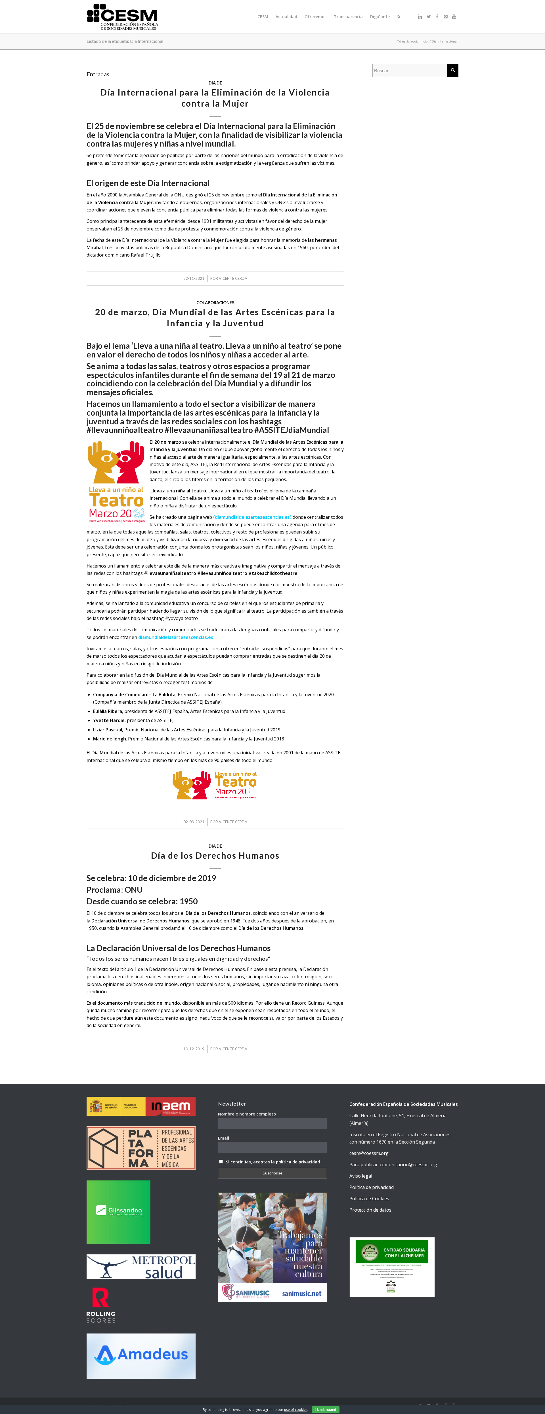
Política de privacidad (371, 1187)
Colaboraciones (215, 302)
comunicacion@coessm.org (408, 1164)
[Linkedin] (420, 16)
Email (223, 1138)
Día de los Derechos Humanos (215, 855)
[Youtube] (454, 16)
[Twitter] (428, 16)
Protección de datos (370, 1210)
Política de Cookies (369, 1198)
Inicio (424, 41)
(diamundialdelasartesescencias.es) (253, 517)
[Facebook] (437, 16)
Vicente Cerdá (233, 278)
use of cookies (295, 1409)
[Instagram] (445, 16)
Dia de (215, 83)
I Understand (325, 1410)
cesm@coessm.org (369, 1153)
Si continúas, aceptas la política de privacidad (273, 1162)
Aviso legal (360, 1176)
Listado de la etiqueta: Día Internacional (125, 41)
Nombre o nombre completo (247, 1114)
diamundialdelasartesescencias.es (175, 637)
